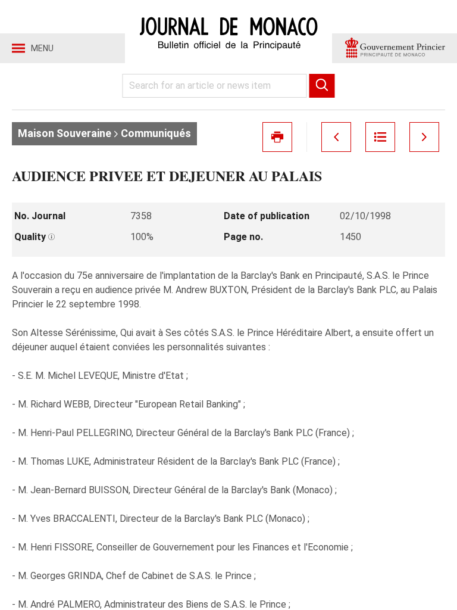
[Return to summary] (380, 137)
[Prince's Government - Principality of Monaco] (394, 48)
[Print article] (277, 137)
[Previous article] (336, 137)
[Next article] (424, 137)
